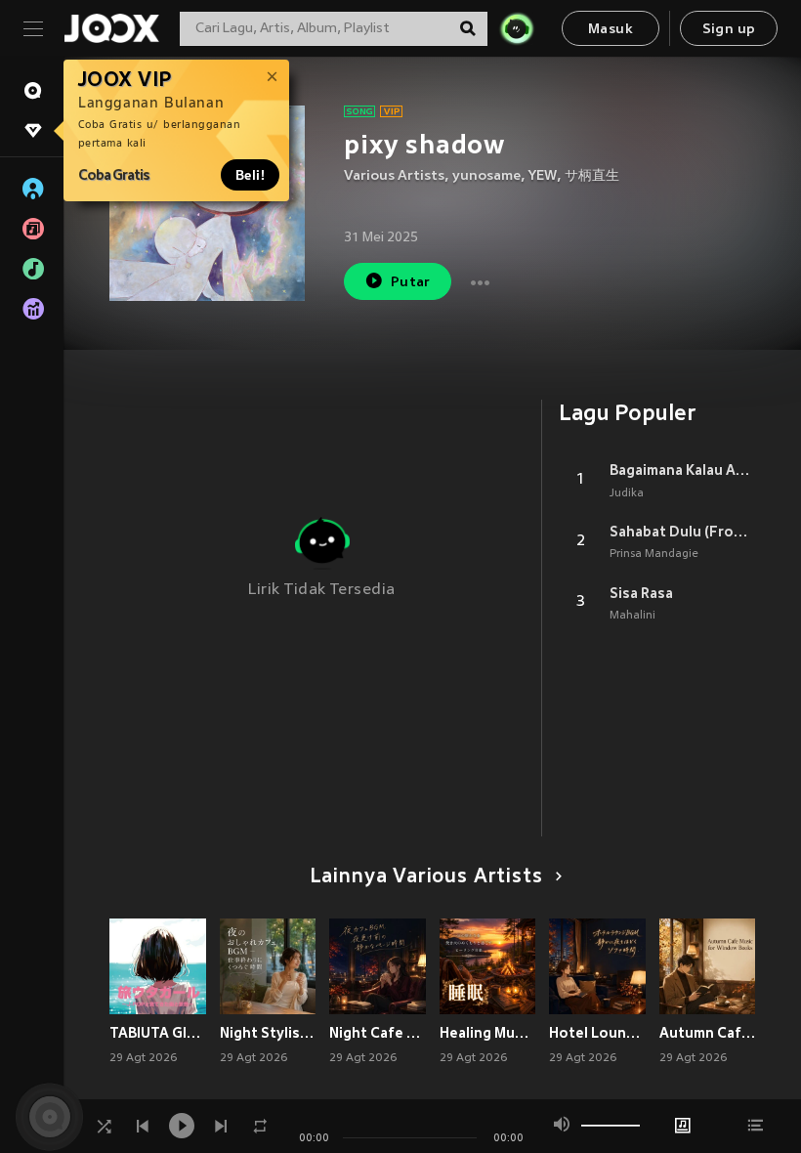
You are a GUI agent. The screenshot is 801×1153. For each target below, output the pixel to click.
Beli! (250, 175)
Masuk (610, 29)
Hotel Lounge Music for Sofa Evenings (597, 1033)
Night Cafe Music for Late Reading (377, 1033)
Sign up (729, 29)
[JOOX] (111, 28)
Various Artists (394, 176)
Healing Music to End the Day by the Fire (488, 1033)
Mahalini (632, 615)
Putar (411, 283)
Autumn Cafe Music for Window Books (707, 1033)
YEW (542, 176)
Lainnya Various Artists (426, 877)
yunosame (486, 176)
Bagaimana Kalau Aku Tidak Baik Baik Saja (682, 470)
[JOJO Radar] (516, 28)
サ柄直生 (592, 176)
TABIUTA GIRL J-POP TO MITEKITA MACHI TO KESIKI (157, 1033)
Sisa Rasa (641, 593)
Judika (627, 493)
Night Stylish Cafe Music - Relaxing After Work (268, 1033)
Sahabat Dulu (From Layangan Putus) (682, 531)
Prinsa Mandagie (654, 554)
